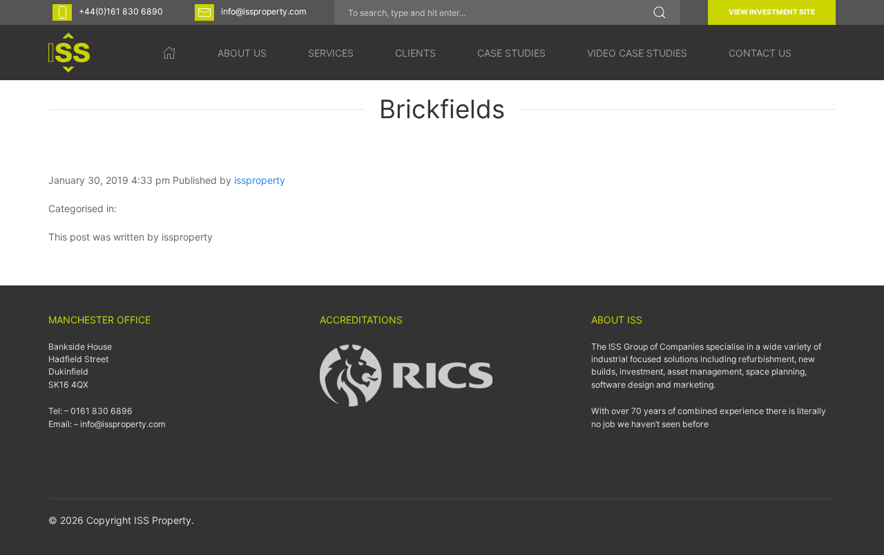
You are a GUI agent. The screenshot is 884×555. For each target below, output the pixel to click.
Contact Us (760, 53)
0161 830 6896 (101, 411)
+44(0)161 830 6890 (121, 11)
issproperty (259, 180)
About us (242, 53)
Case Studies (511, 53)
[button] (659, 12)
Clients (415, 53)
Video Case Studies (637, 53)
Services (331, 53)
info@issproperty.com (264, 11)
